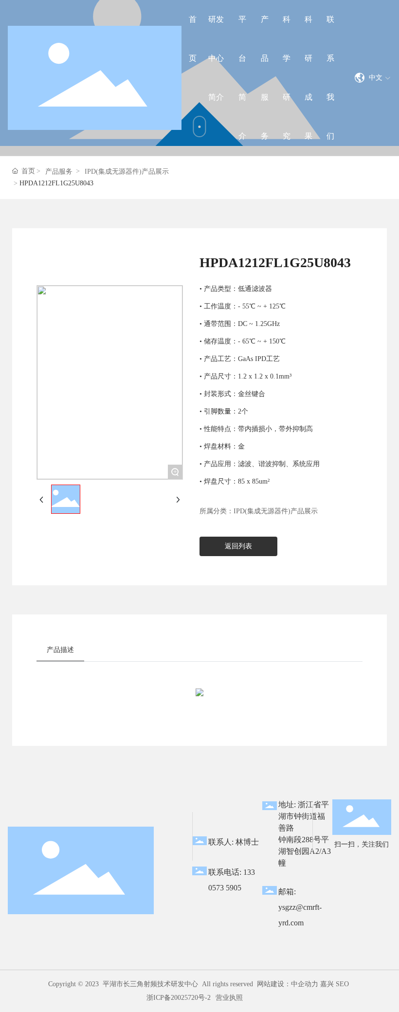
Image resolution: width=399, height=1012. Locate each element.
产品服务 (59, 171)
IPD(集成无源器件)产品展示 (127, 171)
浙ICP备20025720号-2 (178, 997)
